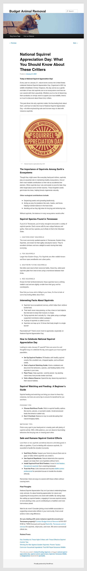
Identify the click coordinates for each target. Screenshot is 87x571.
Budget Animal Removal (27, 11)
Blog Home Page (15, 36)
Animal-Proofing (39, 552)
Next (75, 43)
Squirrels (47, 552)
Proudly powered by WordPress (43, 564)
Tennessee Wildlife (61, 554)
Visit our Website (29, 36)
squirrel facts (45, 554)
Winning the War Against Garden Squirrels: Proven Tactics (40, 544)
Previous (12, 43)
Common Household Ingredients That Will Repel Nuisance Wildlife (42, 547)
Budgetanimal (26, 556)
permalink (42, 556)
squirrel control (35, 554)
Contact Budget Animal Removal (47, 521)
